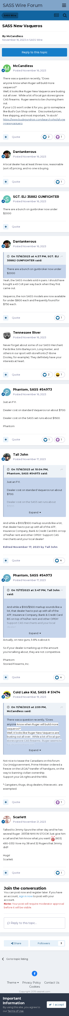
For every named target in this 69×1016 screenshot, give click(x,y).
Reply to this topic (34, 52)
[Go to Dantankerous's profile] (7, 154)
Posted (29, 70)
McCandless (15, 36)
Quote (16, 136)
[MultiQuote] (5, 137)
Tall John (53, 590)
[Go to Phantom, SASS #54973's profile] (7, 392)
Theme (12, 982)
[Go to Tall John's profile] (7, 457)
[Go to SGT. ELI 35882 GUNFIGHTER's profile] (7, 199)
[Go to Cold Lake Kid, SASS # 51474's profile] (7, 695)
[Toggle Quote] (8, 256)
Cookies (34, 986)
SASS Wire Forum (23, 5)
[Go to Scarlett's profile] (7, 819)
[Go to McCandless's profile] (7, 68)
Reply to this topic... (23, 923)
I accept (58, 1004)
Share (17, 943)
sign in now (26, 896)
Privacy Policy (31, 982)
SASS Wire (36, 39)
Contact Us (51, 982)
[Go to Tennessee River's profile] (7, 335)
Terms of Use (16, 1011)
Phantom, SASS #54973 (23, 473)
